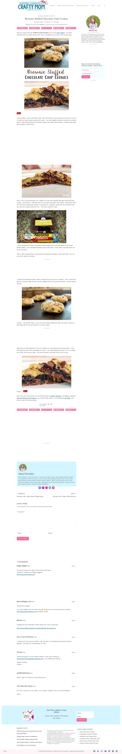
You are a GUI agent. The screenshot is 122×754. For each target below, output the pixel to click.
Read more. (100, 42)
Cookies (40, 16)
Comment (21, 512)
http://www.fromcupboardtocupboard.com (30, 658)
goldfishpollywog (23, 673)
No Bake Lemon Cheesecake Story (90, 738)
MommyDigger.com (24, 601)
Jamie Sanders (40, 22)
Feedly (52, 396)
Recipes (52, 16)
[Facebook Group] (113, 751)
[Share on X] (46, 28)
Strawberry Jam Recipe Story (88, 736)
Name (20, 533)
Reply (73, 566)
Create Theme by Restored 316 (76, 751)
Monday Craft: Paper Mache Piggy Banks (30, 495)
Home (5, 751)
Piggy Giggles (22, 566)
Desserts (46, 16)
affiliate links (41, 24)
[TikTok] (102, 751)
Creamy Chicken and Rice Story (89, 743)
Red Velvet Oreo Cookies (87, 732)
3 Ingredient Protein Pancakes (88, 734)
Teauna (19, 652)
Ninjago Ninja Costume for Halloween (27, 736)
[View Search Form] (104, 6)
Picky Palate (60, 33)
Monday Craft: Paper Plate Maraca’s (64, 495)
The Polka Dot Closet (24, 686)
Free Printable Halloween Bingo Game (27, 739)
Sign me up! (81, 719)
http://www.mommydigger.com (26, 611)
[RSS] (117, 751)
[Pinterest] (109, 751)
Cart (99, 5)
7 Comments (55, 22)
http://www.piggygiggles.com (26, 574)
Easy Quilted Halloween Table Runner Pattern (29, 742)
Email (50, 533)
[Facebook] (94, 751)
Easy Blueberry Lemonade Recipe (26, 745)
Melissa (19, 620)
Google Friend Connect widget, (27, 398)
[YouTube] (105, 751)
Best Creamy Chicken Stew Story (89, 741)
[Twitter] (98, 751)
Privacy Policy (56, 743)
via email (67, 398)
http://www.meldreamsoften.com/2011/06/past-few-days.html (36, 628)
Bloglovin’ (58, 396)
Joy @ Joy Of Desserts (25, 637)
